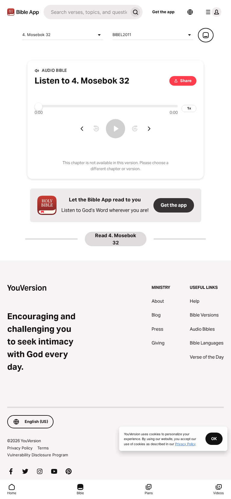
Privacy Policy (19, 447)
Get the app (163, 11)
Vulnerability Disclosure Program (37, 454)
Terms (43, 447)
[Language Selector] (190, 12)
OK (214, 438)
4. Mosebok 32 (36, 34)
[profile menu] (212, 12)
